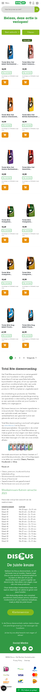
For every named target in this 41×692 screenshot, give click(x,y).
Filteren (30, 32)
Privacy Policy (17, 660)
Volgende (31, 358)
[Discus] (20, 2)
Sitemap (27, 660)
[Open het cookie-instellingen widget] (3, 688)
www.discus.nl (9, 425)
